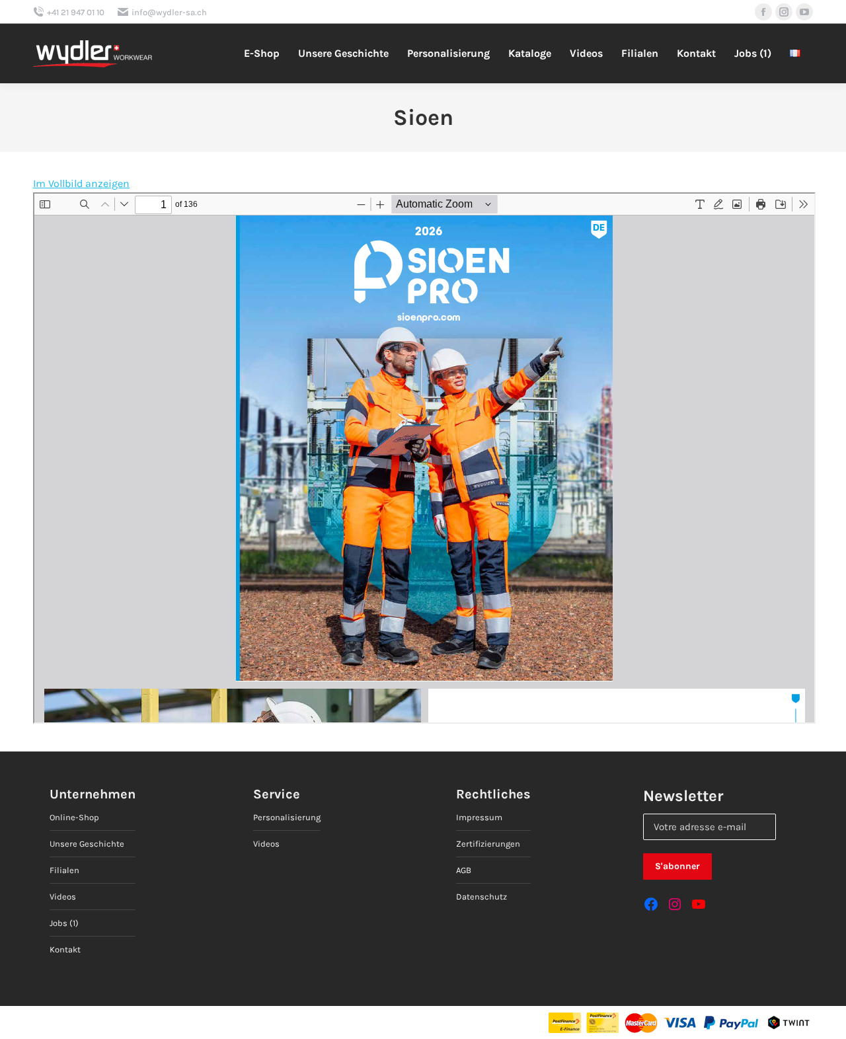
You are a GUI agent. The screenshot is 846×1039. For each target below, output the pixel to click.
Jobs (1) (64, 923)
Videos (63, 897)
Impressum (479, 817)
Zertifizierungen (488, 844)
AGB (463, 870)
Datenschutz (481, 897)
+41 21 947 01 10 (75, 12)
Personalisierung (287, 817)
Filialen (64, 870)
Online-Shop (74, 817)
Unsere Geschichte (87, 844)
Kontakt (65, 949)
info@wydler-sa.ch (169, 12)
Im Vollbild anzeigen (81, 183)
